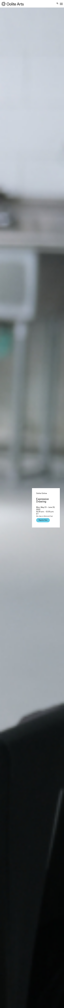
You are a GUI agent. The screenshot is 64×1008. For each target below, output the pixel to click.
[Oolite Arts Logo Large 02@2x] (13, 4)
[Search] (56, 4)
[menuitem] (56, 4)
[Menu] (60, 4)
